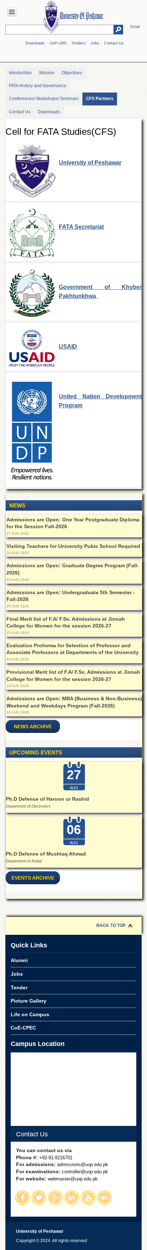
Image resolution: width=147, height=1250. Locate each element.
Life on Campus (30, 1014)
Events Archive (32, 878)
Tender (19, 987)
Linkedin (71, 1197)
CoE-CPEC (23, 1028)
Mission (46, 72)
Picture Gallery (28, 1001)
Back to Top (111, 925)
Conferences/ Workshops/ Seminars (43, 98)
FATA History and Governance (37, 85)
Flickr (104, 1197)
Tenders (78, 43)
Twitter (38, 1197)
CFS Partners (99, 98)
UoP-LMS (58, 43)
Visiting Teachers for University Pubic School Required (73, 546)
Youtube (88, 1197)
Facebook (22, 1197)
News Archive (33, 726)
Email (135, 26)
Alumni (19, 960)
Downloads (35, 43)
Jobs (95, 43)
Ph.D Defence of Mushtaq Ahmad (46, 854)
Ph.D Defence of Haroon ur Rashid (47, 799)
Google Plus (55, 1197)
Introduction (20, 72)
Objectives (72, 72)
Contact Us (114, 43)
